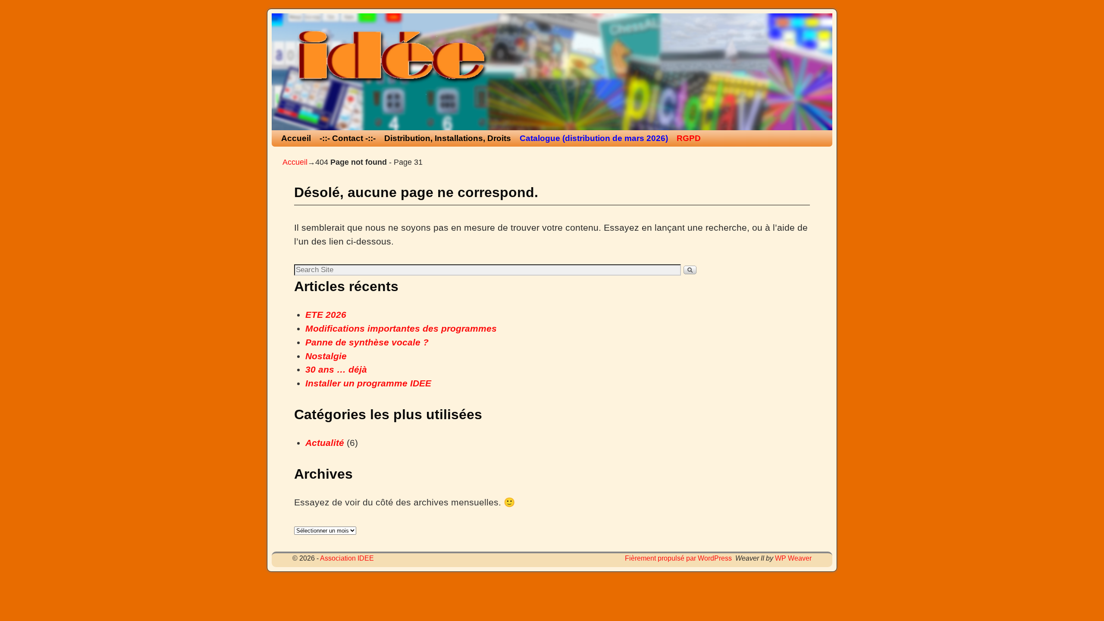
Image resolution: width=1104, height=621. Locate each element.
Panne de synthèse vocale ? (367, 342)
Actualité (324, 443)
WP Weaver (793, 558)
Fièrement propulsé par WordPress (678, 558)
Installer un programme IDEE (368, 383)
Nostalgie (326, 356)
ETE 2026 (325, 315)
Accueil (296, 138)
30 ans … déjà (336, 369)
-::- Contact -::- (348, 138)
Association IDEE (347, 558)
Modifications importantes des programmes (401, 328)
